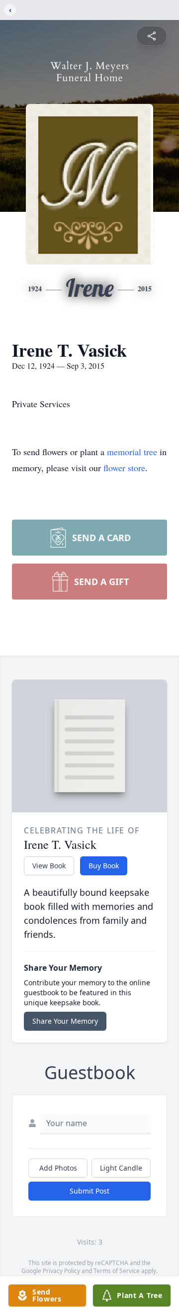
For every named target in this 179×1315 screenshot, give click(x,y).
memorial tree (132, 452)
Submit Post (89, 1191)
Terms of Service (116, 1271)
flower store (124, 468)
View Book (49, 865)
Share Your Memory (65, 1021)
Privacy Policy (61, 1271)
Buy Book (104, 865)
